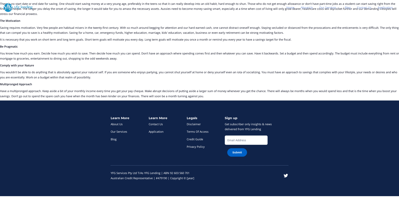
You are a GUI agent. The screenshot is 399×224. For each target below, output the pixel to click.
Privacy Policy (196, 147)
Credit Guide (195, 139)
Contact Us (364, 7)
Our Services (327, 7)
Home (290, 7)
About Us (307, 7)
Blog (348, 7)
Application (385, 7)
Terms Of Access (198, 131)
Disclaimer (194, 124)
